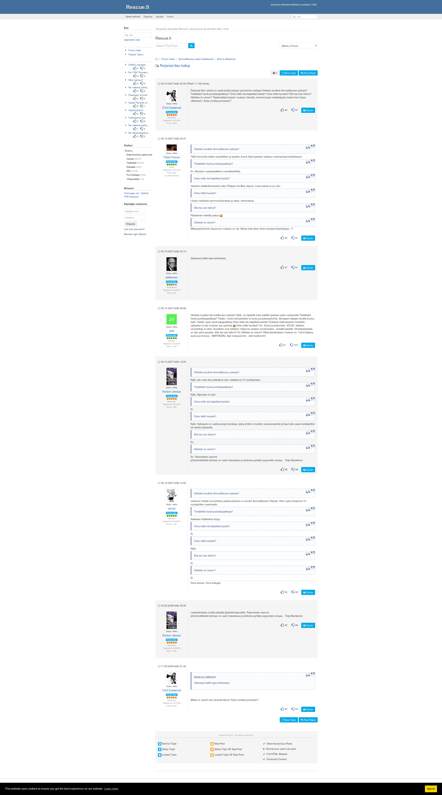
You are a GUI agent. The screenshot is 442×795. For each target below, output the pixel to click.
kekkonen (172, 277)
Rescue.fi (137, 7)
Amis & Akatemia (226, 59)
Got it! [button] (431, 788)
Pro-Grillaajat (136, 174)
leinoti (171, 508)
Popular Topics (135, 54)
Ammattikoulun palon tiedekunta (196, 59)
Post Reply (309, 73)
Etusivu (128, 150)
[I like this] (282, 110)
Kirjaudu (130, 223)
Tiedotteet (135, 162)
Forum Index (168, 59)
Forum (170, 16)
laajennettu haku (132, 39)
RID (132, 170)
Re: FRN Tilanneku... (139, 72)
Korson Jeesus (171, 391)
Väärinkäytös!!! (136, 110)
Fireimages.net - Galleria (136, 193)
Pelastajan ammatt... (138, 95)
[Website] (172, 97)
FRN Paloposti (131, 196)
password (138, 229)
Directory (148, 16)
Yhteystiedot (135, 179)
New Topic (290, 73)
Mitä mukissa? (135, 80)
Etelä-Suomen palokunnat (139, 154)
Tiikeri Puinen (171, 157)
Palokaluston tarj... (137, 117)
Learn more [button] (111, 788)
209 (171, 331)
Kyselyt (160, 16)
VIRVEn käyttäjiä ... (138, 64)
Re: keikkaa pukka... (138, 87)
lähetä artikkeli (133, 16)
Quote (309, 110)
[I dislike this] (293, 110)
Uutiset (134, 158)
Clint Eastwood (171, 108)
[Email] (173, 93)
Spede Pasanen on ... (139, 102)
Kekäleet (134, 166)
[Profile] (170, 93)
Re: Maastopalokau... (139, 132)
